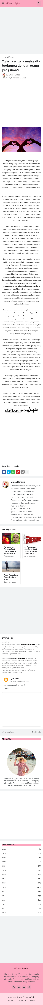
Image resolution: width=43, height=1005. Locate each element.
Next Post (36, 732)
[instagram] (29, 987)
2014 (21, 896)
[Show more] (27, 472)
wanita (16, 466)
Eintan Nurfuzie (18, 482)
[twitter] (19, 987)
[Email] (23, 472)
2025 (21, 849)
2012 (21, 904)
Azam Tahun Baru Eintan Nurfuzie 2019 (11, 577)
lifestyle (11, 57)
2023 (21, 857)
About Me (19, 1001)
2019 (21, 874)
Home (4, 57)
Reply (6, 689)
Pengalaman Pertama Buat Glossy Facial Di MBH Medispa (10, 550)
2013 (21, 900)
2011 (21, 908)
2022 (21, 862)
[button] (3, 3)
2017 (21, 883)
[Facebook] (4, 472)
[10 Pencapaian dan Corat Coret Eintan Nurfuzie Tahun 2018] (32, 538)
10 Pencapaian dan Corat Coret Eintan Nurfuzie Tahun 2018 (30, 550)
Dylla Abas (14, 679)
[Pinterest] (18, 472)
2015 (21, 891)
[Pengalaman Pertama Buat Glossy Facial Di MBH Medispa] (11, 538)
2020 (21, 870)
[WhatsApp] (13, 472)
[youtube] (24, 987)
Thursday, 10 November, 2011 (19, 681)
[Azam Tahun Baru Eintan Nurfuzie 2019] (11, 566)
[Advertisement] (21, 30)
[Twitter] (9, 472)
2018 (21, 879)
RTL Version (30, 1001)
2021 (21, 866)
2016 (21, 887)
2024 (21, 853)
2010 (21, 913)
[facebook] (14, 987)
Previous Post (8, 732)
